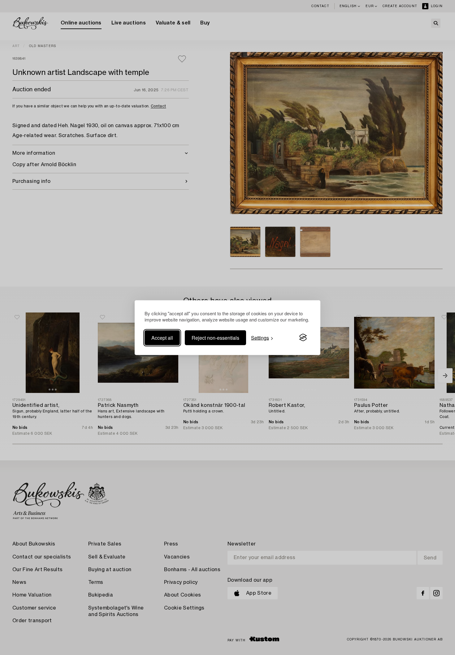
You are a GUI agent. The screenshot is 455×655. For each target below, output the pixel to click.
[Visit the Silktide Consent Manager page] (303, 337)
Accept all (162, 337)
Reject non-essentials (215, 337)
